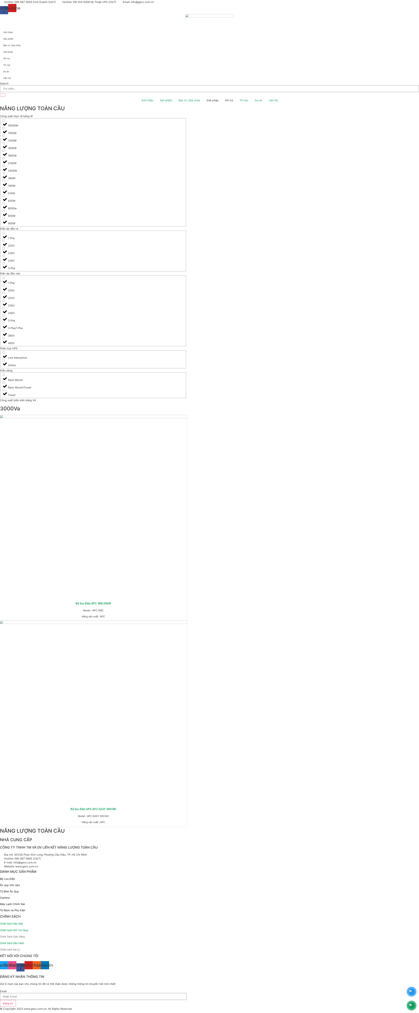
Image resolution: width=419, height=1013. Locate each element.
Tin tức (244, 100)
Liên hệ (273, 100)
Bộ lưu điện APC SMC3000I (93, 603)
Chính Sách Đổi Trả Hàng (14, 930)
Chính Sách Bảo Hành (12, 943)
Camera (5, 897)
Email (3, 991)
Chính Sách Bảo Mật (11, 923)
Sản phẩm (166, 100)
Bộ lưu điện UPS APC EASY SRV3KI (93, 809)
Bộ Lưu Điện (7, 878)
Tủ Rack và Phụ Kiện (12, 910)
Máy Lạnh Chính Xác (12, 904)
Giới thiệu (147, 100)
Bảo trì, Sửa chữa (189, 100)
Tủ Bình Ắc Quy (9, 891)
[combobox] (209, 88)
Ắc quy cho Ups (10, 885)
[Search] (3, 95)
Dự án (258, 100)
